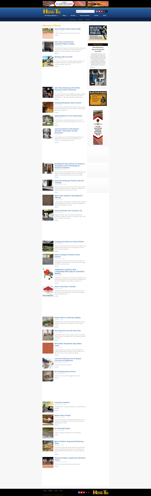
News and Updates (84, 15)
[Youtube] (99, 11)
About (104, 15)
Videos (64, 15)
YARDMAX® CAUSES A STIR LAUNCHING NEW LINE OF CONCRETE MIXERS (69, 272)
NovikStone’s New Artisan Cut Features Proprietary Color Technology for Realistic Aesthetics (70, 166)
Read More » (57, 35)
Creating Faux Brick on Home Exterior (69, 242)
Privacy (45, 491)
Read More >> (92, 67)
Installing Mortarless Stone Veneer (68, 103)
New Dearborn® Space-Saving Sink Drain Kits (98, 49)
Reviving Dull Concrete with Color (68, 331)
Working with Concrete (63, 57)
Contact (96, 15)
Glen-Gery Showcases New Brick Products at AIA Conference (67, 89)
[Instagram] (104, 11)
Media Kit (80, 19)
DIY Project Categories (51, 15)
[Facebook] (97, 11)
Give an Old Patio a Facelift (65, 287)
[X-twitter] (106, 11)
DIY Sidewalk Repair (62, 428)
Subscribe (87, 19)
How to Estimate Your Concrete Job (68, 211)
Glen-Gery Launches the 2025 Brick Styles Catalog (64, 43)
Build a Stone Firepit (62, 415)
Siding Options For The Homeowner (68, 116)
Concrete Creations (62, 402)
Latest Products (72, 19)
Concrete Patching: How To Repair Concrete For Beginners (68, 360)
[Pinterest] (102, 11)
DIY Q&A (73, 15)
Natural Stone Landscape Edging (67, 318)
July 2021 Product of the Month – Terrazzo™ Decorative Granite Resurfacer (67, 131)
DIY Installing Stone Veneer (65, 372)
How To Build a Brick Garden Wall (67, 29)
